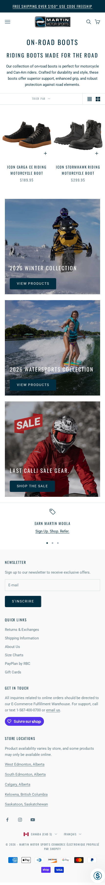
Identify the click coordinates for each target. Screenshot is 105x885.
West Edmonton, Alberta (24, 764)
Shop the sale (32, 486)
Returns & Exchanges (22, 629)
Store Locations (20, 738)
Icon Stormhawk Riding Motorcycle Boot (78, 169)
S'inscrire (23, 601)
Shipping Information (22, 638)
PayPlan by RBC (17, 663)
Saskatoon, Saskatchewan (26, 804)
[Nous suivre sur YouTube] (32, 819)
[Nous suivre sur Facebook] (7, 819)
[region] (52, 521)
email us (53, 710)
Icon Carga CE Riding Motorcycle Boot (26, 169)
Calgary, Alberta (17, 784)
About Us (12, 647)
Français (70, 834)
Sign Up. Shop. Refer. (52, 531)
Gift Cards (13, 672)
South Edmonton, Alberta (25, 774)
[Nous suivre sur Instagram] (20, 819)
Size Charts (14, 655)
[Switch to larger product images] (89, 99)
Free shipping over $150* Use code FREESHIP (52, 6)
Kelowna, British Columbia (26, 794)
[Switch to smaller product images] (98, 99)
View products (33, 283)
